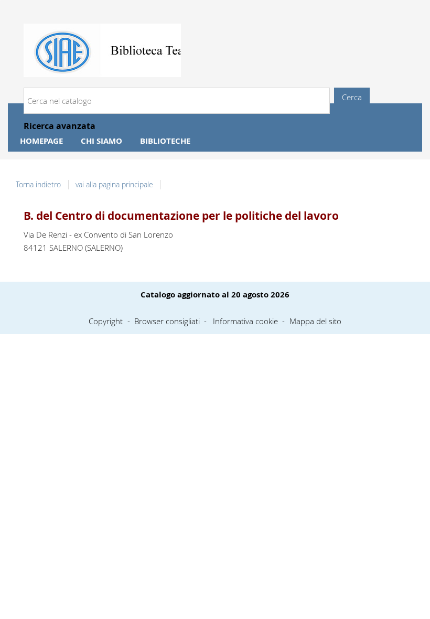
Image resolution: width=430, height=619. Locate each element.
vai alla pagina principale (114, 184)
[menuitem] (41, 141)
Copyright (106, 321)
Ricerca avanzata (59, 126)
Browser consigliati (167, 321)
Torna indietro (38, 184)
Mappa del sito (315, 321)
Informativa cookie (245, 321)
